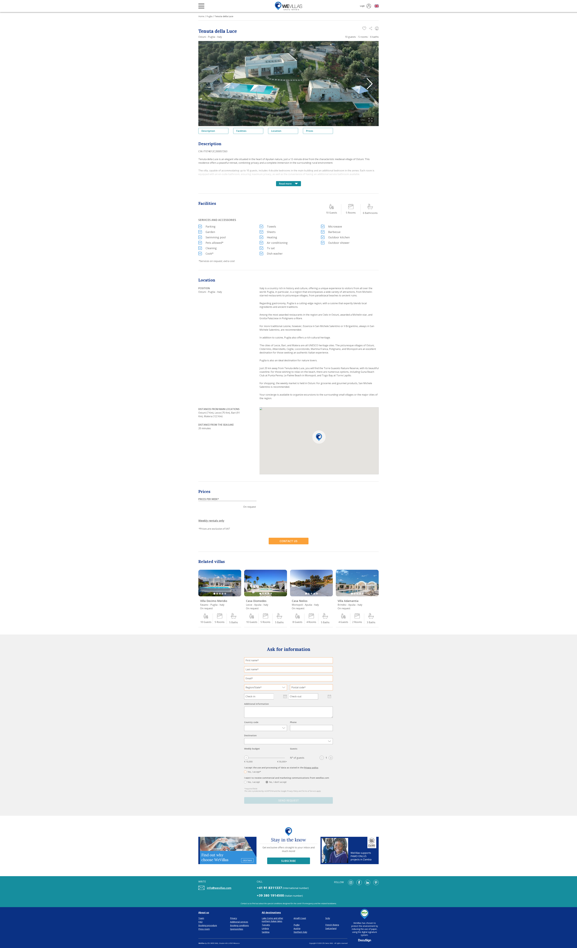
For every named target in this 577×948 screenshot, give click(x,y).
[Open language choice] (377, 6)
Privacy (233, 918)
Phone (293, 722)
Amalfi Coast (300, 918)
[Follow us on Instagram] (350, 882)
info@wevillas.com (219, 888)
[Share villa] (370, 28)
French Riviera (332, 924)
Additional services (239, 921)
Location (276, 131)
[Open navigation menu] (201, 6)
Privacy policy (311, 767)
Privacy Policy (292, 791)
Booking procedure (207, 925)
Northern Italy (300, 932)
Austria (297, 928)
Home (201, 16)
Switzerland (330, 928)
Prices (309, 131)
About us (203, 912)
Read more (285, 183)
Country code (251, 722)
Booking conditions (239, 925)
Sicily (327, 918)
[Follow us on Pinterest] (376, 882)
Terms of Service (309, 791)
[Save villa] (364, 28)
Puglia (209, 16)
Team (201, 918)
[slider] (246, 757)
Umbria (265, 928)
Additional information (256, 703)
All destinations (271, 912)
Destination (250, 735)
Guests (293, 748)
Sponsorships (236, 929)
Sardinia (265, 932)
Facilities (241, 131)
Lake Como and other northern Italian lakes (272, 920)
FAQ (200, 921)
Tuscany (266, 924)
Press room (204, 929)
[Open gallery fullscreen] (370, 119)
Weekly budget (252, 748)
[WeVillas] (288, 6)
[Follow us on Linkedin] (367, 882)
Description (208, 131)
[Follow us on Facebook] (359, 882)
